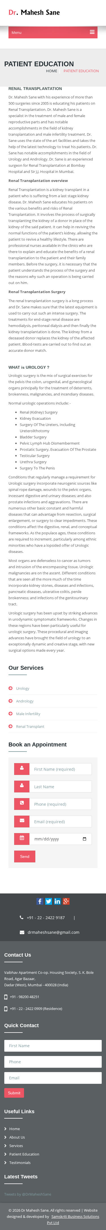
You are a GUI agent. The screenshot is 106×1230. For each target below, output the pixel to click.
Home (14, 1128)
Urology (22, 688)
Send (24, 856)
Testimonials (20, 1162)
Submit (14, 1093)
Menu (16, 32)
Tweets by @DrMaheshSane (27, 1194)
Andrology (24, 701)
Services (16, 1145)
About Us (17, 1137)
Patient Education (24, 1154)
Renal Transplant (30, 726)
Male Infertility (28, 713)
